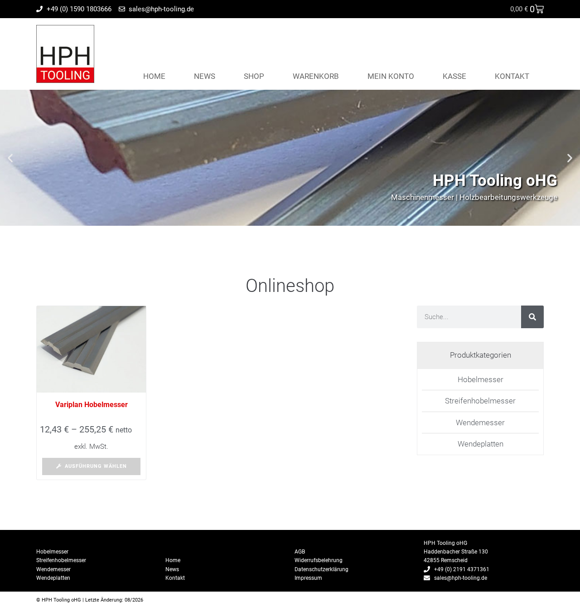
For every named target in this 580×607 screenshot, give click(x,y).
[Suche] (532, 317)
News (204, 76)
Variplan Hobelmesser (91, 404)
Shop (254, 76)
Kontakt (512, 76)
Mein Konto (390, 76)
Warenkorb (316, 76)
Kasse (454, 76)
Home (154, 76)
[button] (10, 158)
